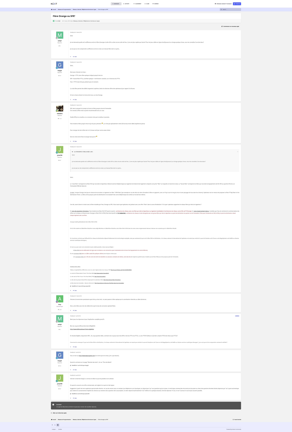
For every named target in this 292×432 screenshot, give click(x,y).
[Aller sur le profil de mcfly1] (53, 21)
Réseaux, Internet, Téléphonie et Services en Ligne (86, 21)
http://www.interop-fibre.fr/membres (112, 279)
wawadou (60, 113)
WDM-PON (122, 213)
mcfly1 (59, 21)
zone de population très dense (80, 211)
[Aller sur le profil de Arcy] (59, 298)
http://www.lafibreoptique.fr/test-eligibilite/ (82, 329)
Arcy (59, 304)
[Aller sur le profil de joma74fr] (59, 149)
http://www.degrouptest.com (87, 356)
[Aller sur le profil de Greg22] (59, 65)
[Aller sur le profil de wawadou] (59, 107)
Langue (54, 429)
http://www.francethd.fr (100, 276)
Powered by (233, 429)
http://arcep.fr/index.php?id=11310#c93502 (121, 270)
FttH (118, 213)
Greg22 (60, 70)
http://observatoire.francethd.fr (101, 273)
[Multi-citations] (70, 56)
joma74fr (59, 155)
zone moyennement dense (201, 211)
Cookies (60, 429)
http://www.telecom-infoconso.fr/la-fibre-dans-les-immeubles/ (109, 283)
